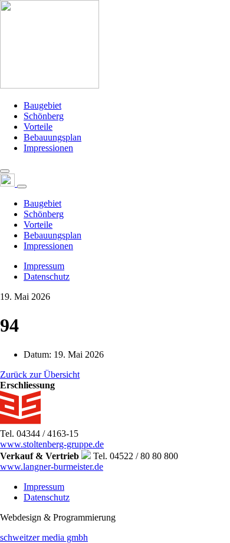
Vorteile (38, 127)
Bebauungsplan (52, 137)
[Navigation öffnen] (4, 171)
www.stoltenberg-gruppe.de (52, 444)
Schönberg (44, 116)
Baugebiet (42, 105)
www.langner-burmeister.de (51, 467)
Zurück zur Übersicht (40, 374)
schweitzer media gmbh (44, 537)
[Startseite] (49, 85)
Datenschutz (47, 277)
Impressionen (48, 148)
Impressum (44, 266)
